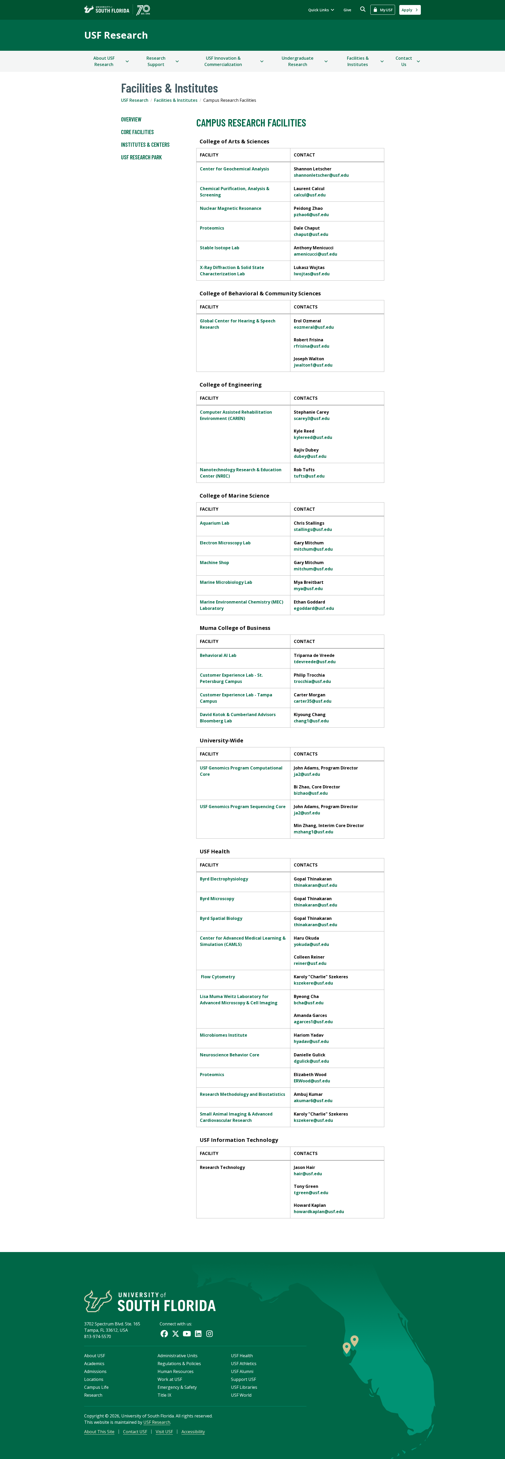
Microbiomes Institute (223, 1035)
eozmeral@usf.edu (314, 327)
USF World (241, 1395)
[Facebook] (164, 1333)
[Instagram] (209, 1333)
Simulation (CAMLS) (221, 944)
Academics (94, 1363)
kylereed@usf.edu (313, 437)
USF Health (242, 1356)
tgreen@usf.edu (311, 1192)
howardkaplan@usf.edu (319, 1211)
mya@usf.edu (308, 588)
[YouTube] (186, 1333)
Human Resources (176, 1371)
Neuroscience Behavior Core (229, 1055)
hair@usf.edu (308, 1174)
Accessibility (193, 1432)
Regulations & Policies (179, 1363)
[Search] (363, 9)
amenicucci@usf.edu (315, 254)
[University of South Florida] (150, 1301)
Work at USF (170, 1379)
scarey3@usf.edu (312, 418)
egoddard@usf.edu (314, 608)
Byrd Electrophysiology (224, 879)
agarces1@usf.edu (313, 1022)
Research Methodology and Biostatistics (242, 1094)
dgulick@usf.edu (311, 1061)
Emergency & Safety (177, 1387)
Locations (93, 1379)
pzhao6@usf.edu (311, 214)
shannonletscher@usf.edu (321, 175)
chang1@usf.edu (311, 721)
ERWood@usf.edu (312, 1081)
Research (93, 1395)
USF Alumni (242, 1371)
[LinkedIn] (198, 1333)
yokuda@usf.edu (311, 944)
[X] (175, 1333)
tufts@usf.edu (309, 476)
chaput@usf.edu (311, 234)
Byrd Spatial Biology (221, 918)
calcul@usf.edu (310, 195)
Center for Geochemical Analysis (234, 169)
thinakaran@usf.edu (315, 885)
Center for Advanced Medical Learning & (243, 938)
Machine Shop (214, 562)
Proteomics (212, 228)
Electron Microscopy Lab (225, 543)
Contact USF (135, 1432)
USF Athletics (243, 1363)
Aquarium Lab (214, 523)
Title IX (164, 1395)
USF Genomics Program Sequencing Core (243, 806)
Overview (131, 119)
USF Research (116, 35)
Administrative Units (178, 1356)
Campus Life (96, 1387)
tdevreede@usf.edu (315, 662)
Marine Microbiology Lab (226, 582)
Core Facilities (137, 132)
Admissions (95, 1371)
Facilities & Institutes (176, 100)
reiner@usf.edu (310, 963)
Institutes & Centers (145, 144)
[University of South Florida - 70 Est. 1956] (117, 10)
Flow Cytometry (218, 977)
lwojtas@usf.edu (312, 274)
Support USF (243, 1379)
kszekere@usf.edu (313, 983)
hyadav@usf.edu (311, 1041)
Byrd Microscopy (217, 898)
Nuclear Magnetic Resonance (230, 208)
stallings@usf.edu (313, 529)
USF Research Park (141, 157)
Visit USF (164, 1432)
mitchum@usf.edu (313, 549)
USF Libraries (244, 1387)
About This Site (99, 1432)
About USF (94, 1356)
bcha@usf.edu (309, 1003)
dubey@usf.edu (310, 456)
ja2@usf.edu (307, 774)
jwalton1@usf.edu (313, 365)
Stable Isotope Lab (219, 248)
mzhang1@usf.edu (313, 832)
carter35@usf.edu (312, 701)
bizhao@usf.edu (311, 793)
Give (347, 9)
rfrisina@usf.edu (311, 346)
